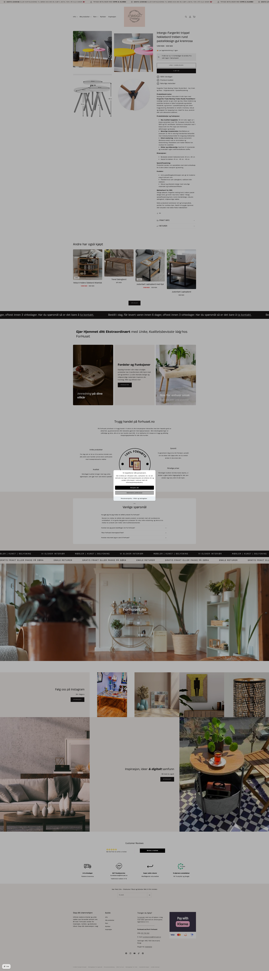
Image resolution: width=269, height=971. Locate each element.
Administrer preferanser (134, 493)
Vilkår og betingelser (140, 498)
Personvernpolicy (126, 498)
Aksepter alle (134, 488)
